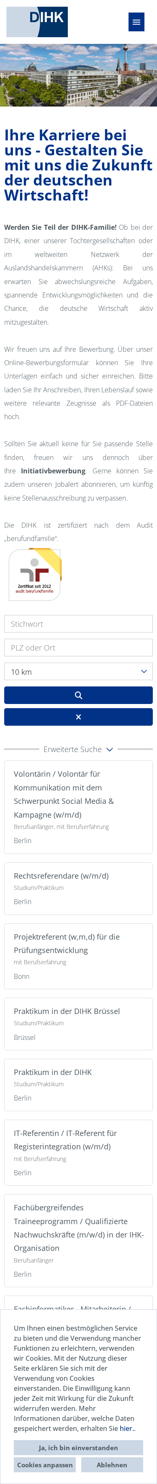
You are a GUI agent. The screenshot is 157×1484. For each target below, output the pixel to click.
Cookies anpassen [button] (45, 1465)
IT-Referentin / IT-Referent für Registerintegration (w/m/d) (65, 1139)
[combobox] (78, 671)
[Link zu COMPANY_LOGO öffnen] (37, 22)
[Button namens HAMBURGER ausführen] (136, 22)
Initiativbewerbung (53, 470)
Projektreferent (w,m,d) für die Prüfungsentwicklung (67, 943)
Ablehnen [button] (112, 1465)
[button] (78, 749)
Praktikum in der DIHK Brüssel (67, 1011)
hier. (127, 1428)
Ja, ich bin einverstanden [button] (78, 1447)
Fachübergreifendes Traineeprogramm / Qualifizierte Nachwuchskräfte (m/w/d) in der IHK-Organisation (79, 1227)
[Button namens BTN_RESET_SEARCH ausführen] (78, 717)
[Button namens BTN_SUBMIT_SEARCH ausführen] (78, 695)
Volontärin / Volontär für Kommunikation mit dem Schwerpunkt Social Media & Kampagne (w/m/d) (64, 794)
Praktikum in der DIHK (53, 1072)
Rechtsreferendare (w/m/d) (61, 876)
